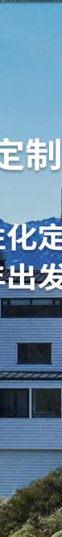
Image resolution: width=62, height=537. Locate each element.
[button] (59, 268)
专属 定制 (60, 498)
